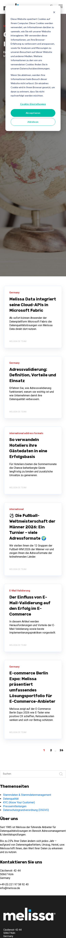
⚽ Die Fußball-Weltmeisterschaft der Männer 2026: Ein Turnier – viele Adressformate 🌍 (32, 526)
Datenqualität (11, 798)
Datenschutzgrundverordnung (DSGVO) (26, 810)
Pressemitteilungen (14, 806)
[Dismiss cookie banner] (54, 13)
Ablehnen (32, 121)
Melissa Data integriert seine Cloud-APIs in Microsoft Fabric (32, 305)
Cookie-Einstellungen (33, 104)
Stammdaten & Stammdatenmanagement (27, 794)
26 (61, 750)
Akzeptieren (33, 112)
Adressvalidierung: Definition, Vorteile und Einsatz (32, 375)
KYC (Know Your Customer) (19, 802)
